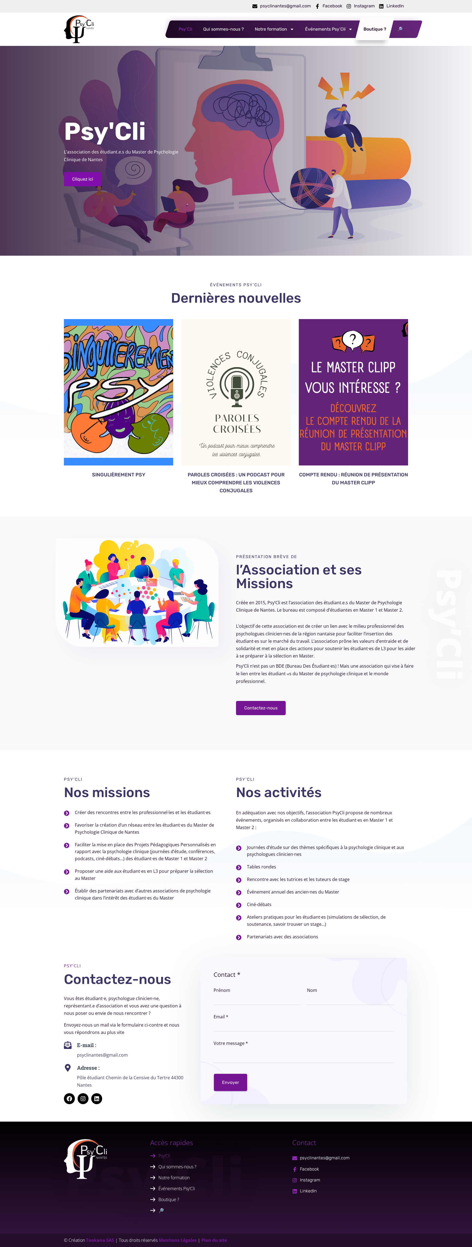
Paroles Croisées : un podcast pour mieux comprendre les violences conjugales (236, 483)
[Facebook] (317, 6)
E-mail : (86, 1045)
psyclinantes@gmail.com (285, 5)
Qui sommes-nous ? (223, 29)
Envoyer (230, 1082)
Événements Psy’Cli (325, 29)
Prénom (222, 990)
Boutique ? (375, 29)
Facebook (332, 5)
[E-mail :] (68, 1045)
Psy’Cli (185, 29)
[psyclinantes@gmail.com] (254, 6)
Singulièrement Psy (118, 475)
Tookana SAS (100, 1240)
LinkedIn (395, 5)
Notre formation (271, 29)
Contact (227, 974)
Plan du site (214, 1240)
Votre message (231, 1043)
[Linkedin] (96, 1098)
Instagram (364, 5)
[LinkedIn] (381, 6)
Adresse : (88, 1067)
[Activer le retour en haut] (458, 1235)
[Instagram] (348, 6)
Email (221, 1017)
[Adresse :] (68, 1068)
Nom (312, 990)
